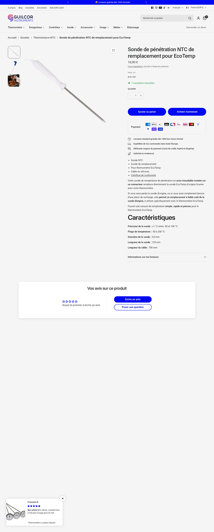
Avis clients (42, 8)
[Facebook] (152, 8)
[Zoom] (113, 50)
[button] (62, 498)
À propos (12, 8)
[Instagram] (156, 8)
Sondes (24, 37)
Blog (20, 8)
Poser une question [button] (133, 307)
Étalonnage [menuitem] (133, 27)
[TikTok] (164, 8)
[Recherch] (190, 18)
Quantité (132, 89)
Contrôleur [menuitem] (54, 27)
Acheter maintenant (187, 111)
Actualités (30, 8)
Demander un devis (196, 27)
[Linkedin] (169, 8)
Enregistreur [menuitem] (35, 27)
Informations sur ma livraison (143, 257)
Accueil (12, 37)
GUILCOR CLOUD (57, 8)
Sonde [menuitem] (70, 27)
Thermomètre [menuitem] (15, 27)
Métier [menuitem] (116, 27)
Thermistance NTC (44, 37)
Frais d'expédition (135, 66)
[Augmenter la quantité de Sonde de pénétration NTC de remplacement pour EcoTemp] (140, 95)
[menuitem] (12, 7)
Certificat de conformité (143, 175)
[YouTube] (160, 8)
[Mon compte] (198, 18)
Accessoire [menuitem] (87, 27)
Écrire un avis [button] (132, 299)
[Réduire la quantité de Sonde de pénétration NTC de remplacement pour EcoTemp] (130, 95)
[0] (203, 18)
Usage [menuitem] (103, 27)
